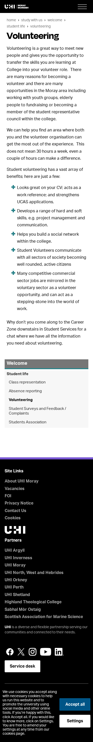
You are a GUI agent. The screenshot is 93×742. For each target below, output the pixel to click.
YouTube (45, 652)
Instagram (32, 652)
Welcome (55, 20)
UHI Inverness (18, 558)
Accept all (75, 704)
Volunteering (40, 26)
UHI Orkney (16, 580)
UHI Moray (15, 565)
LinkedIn (59, 652)
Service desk (22, 666)
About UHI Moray (21, 481)
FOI (8, 496)
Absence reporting (25, 391)
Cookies (13, 518)
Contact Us (15, 511)
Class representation (27, 382)
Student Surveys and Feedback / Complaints (37, 411)
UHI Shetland (17, 595)
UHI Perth (14, 587)
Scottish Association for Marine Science (44, 617)
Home (11, 20)
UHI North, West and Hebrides (34, 573)
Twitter (21, 652)
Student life (16, 26)
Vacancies (15, 489)
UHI (8, 627)
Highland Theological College (33, 602)
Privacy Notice (19, 503)
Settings (75, 721)
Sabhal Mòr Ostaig (23, 609)
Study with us (31, 20)
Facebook (10, 652)
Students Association (28, 422)
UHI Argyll (15, 550)
